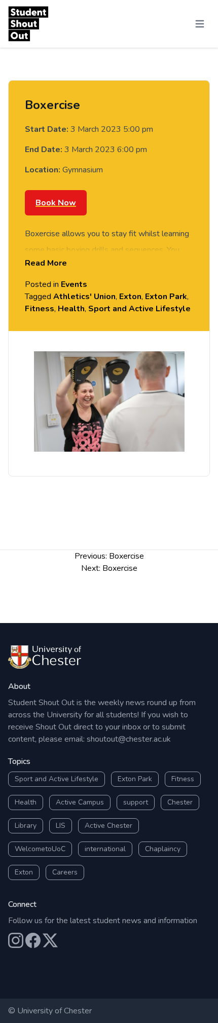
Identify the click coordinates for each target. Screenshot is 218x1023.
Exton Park (166, 296)
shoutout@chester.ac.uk (129, 739)
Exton (130, 296)
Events (74, 284)
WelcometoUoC (40, 849)
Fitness (39, 308)
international (105, 849)
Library (26, 825)
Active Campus (80, 802)
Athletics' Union (84, 296)
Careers (65, 872)
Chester (180, 802)
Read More (46, 263)
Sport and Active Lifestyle (139, 308)
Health (71, 308)
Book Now (55, 202)
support (135, 802)
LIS (60, 825)
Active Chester (108, 825)
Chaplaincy (162, 849)
